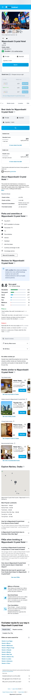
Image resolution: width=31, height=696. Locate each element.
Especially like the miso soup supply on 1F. (14, 325)
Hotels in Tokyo (6, 663)
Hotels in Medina (6, 652)
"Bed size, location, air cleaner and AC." (14, 328)
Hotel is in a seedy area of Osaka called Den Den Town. (13, 330)
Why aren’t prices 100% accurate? (11, 681)
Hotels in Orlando (6, 650)
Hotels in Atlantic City (8, 656)
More (2, 190)
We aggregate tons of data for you (11, 679)
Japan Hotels (15, 688)
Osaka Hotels (21, 692)
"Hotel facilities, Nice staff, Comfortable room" (14, 312)
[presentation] (16, 35)
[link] (10, 394)
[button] (2, 7)
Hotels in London (6, 659)
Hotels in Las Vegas (7, 641)
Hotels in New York (7, 654)
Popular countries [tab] (17, 629)
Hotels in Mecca (6, 643)
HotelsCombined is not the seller (11, 676)
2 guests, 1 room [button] (7, 60)
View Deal (22, 390)
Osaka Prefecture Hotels (7, 692)
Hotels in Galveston (7, 661)
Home (9, 688)
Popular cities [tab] (6, 629)
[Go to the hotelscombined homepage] (11, 7)
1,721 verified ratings (17, 51)
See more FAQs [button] (15, 577)
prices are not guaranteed (7, 671)
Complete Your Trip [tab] (7, 633)
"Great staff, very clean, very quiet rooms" (14, 315)
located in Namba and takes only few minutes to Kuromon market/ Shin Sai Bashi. (13, 318)
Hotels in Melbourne (7, 645)
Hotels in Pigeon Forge (8, 647)
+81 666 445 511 (6, 49)
